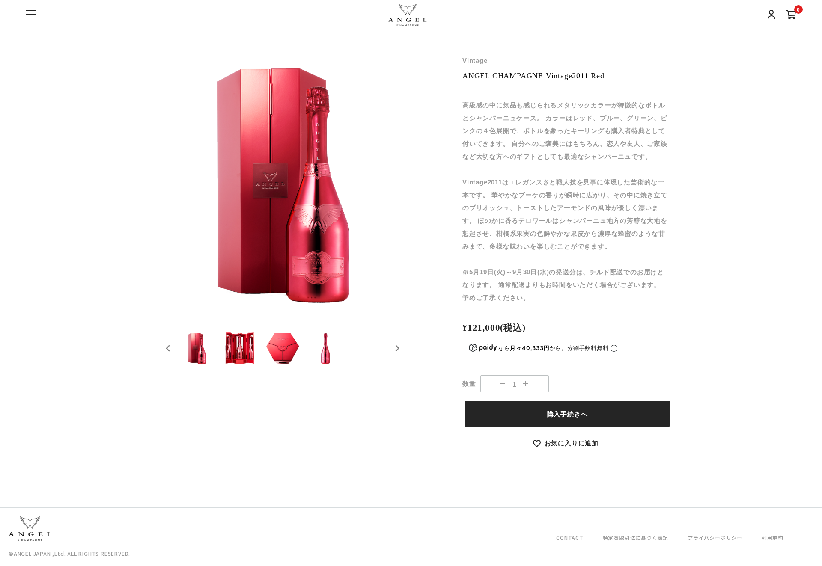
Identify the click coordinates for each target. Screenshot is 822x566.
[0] (791, 16)
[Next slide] (397, 348)
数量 (469, 383)
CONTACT (570, 537)
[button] (197, 348)
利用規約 (772, 537)
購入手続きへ (567, 414)
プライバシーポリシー (715, 537)
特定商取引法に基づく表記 (636, 537)
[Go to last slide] (168, 348)
